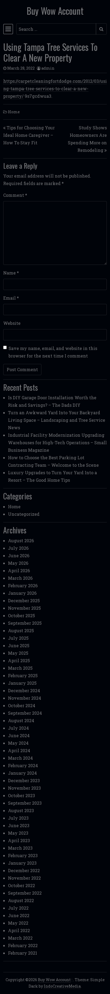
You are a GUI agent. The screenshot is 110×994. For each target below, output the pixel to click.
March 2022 (20, 938)
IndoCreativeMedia (62, 986)
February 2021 (22, 953)
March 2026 (20, 578)
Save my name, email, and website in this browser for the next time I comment (53, 352)
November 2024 (24, 698)
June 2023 (18, 825)
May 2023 (18, 833)
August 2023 (21, 810)
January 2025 (22, 683)
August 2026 (21, 540)
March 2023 (20, 848)
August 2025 (21, 630)
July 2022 (18, 908)
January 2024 (22, 773)
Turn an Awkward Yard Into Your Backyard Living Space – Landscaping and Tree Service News (56, 420)
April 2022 (19, 930)
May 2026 (18, 563)
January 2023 (22, 863)
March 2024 (20, 758)
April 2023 (19, 840)
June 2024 (19, 735)
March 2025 (20, 668)
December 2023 (24, 780)
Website (12, 323)
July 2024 (18, 728)
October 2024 (21, 705)
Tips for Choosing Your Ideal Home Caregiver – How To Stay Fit (29, 135)
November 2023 (24, 788)
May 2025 (18, 653)
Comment (15, 195)
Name (11, 273)
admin (47, 68)
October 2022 (21, 885)
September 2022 (25, 893)
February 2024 (23, 765)
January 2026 (22, 593)
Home (14, 111)
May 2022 (18, 923)
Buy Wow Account (55, 10)
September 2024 (25, 713)
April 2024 (19, 750)
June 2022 (18, 915)
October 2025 (21, 615)
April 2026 (19, 570)
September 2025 (25, 623)
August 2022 (21, 900)
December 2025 (24, 600)
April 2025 (19, 660)
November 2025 (24, 608)
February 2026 (23, 585)
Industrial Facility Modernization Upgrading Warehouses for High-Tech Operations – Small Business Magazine (57, 442)
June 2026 (18, 555)
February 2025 (23, 675)
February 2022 (23, 945)
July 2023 (18, 818)
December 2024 (24, 690)
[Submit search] (101, 29)
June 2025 (18, 645)
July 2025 (18, 638)
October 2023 (21, 795)
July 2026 (18, 548)
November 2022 (24, 878)
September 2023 (25, 803)
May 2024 (18, 743)
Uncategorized (24, 514)
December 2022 (24, 870)
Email (11, 298)
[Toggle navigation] (8, 29)
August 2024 (21, 720)
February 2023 (23, 855)
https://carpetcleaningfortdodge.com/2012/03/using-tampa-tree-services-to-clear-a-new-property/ (55, 88)
